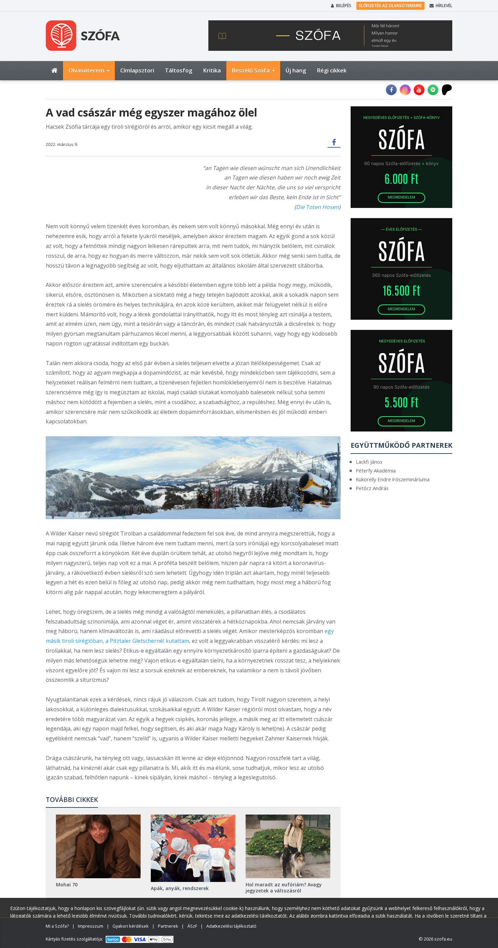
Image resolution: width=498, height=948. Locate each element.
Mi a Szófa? (57, 926)
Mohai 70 (67, 884)
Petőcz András (372, 488)
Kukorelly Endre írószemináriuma (393, 479)
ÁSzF (192, 926)
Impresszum (90, 926)
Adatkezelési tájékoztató (231, 926)
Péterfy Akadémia (376, 470)
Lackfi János (369, 461)
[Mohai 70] (98, 846)
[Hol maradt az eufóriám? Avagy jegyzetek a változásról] (288, 846)
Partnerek (168, 926)
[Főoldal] (54, 70)
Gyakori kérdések (130, 926)
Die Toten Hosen (317, 207)
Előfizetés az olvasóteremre (390, 5)
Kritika (212, 70)
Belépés (343, 5)
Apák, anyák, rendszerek (180, 888)
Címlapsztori (137, 70)
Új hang (296, 70)
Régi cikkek (332, 70)
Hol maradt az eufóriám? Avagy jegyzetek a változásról (284, 887)
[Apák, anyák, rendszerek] (193, 848)
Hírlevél (444, 5)
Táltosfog (178, 70)
